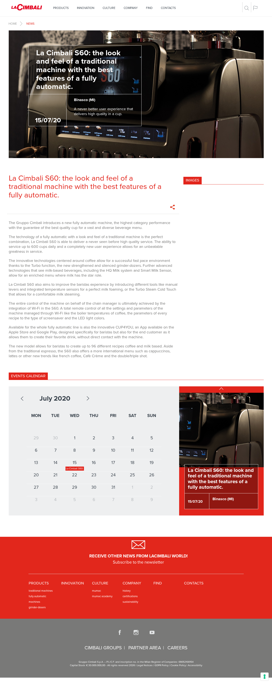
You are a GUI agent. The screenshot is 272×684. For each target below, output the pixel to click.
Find (149, 8)
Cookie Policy (178, 665)
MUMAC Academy (102, 596)
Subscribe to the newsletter (138, 562)
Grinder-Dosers (37, 607)
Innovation (85, 8)
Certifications (130, 596)
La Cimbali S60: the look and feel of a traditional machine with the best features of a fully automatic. (221, 478)
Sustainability (130, 602)
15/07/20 (195, 501)
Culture (109, 8)
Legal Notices (145, 665)
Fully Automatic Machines (37, 599)
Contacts (168, 8)
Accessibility (195, 665)
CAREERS (177, 648)
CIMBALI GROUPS (103, 648)
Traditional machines (41, 591)
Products (61, 8)
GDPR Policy (161, 665)
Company (131, 8)
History (126, 591)
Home (12, 24)
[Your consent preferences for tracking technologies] (265, 677)
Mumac (96, 591)
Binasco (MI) (223, 499)
